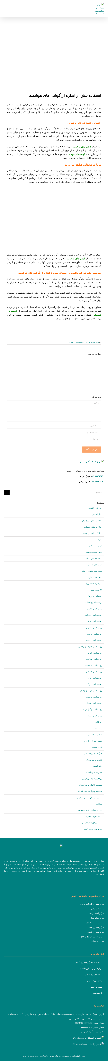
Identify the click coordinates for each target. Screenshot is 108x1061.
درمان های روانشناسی (93, 602)
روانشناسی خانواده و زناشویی (89, 647)
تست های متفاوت (95, 577)
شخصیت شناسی (95, 735)
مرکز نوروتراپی (97, 909)
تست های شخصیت (94, 565)
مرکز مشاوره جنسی (95, 927)
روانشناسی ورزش (94, 716)
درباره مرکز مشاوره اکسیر (91, 968)
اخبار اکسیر (97, 514)
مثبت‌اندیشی (97, 766)
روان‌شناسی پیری (95, 621)
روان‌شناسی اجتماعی (93, 615)
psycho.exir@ (78, 1038)
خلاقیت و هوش (96, 590)
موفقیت (98, 804)
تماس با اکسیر (96, 987)
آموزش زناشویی (95, 508)
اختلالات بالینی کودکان (93, 527)
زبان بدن (98, 728)
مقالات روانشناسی (94, 981)
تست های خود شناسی (93, 558)
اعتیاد (100, 540)
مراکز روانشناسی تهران (92, 779)
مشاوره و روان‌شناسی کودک (90, 791)
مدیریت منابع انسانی (93, 772)
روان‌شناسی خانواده (94, 640)
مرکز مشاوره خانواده (95, 923)
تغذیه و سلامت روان (93, 584)
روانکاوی (98, 722)
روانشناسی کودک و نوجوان (91, 690)
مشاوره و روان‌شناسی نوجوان (89, 798)
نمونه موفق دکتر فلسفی (92, 823)
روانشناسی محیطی (94, 697)
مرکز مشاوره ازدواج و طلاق (92, 937)
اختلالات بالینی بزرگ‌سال (92, 521)
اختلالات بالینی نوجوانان (92, 533)
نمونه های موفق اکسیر (92, 829)
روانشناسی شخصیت (93, 665)
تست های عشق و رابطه (92, 571)
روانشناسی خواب (95, 653)
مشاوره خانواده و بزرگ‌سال (90, 785)
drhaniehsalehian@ (79, 1044)
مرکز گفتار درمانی (96, 913)
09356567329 (97, 482)
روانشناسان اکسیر (94, 609)
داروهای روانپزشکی (94, 596)
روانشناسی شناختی (94, 672)
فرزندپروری (97, 747)
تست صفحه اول (95, 546)
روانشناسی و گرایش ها (92, 709)
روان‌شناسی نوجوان (94, 703)
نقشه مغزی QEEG (94, 816)
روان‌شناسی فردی (94, 678)
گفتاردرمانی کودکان (94, 760)
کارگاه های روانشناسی (93, 753)
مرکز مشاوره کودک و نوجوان (91, 904)
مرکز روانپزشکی (97, 918)
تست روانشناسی (97, 941)
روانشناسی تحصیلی (94, 628)
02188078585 (97, 476)
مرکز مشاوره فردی (95, 932)
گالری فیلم (97, 993)
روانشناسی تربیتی (94, 634)
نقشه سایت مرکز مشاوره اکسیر (88, 962)
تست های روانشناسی (93, 974)
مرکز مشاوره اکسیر (92, 342)
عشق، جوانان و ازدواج (93, 741)
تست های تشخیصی (94, 552)
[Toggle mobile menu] (5, 5)
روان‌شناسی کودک (94, 684)
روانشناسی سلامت (76, 342)
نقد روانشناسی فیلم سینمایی (90, 810)
